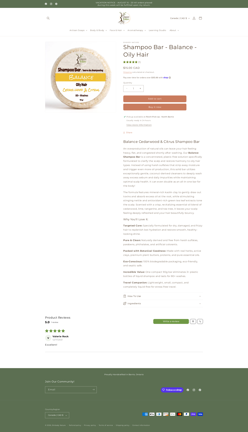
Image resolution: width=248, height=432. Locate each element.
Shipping (127, 72)
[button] (48, 18)
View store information (139, 124)
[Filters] (193, 321)
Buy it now (155, 107)
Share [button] (129, 132)
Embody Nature (59, 425)
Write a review (171, 321)
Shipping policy (122, 425)
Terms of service (106, 425)
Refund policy (75, 425)
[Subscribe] (93, 389)
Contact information (141, 425)
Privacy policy (90, 425)
